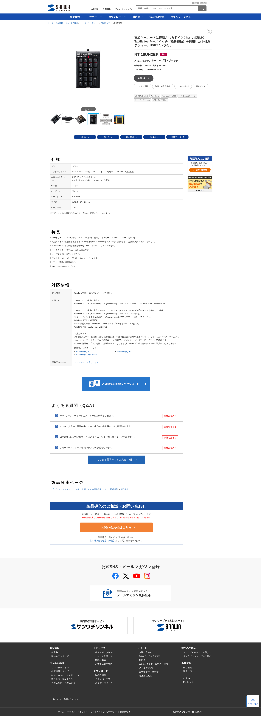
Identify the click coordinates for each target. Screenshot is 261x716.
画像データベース (104, 683)
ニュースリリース (104, 656)
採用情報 (106, 9)
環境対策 (187, 671)
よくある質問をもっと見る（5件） (116, 459)
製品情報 (75, 17)
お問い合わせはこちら (116, 527)
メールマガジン (146, 668)
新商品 (54, 652)
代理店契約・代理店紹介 (63, 683)
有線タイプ (105, 23)
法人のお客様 (57, 663)
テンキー (95, 23)
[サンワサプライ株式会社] (59, 7)
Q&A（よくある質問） (150, 656)
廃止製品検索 (145, 675)
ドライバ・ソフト (104, 679)
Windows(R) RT (124, 351)
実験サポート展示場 (149, 672)
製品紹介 (124, 489)
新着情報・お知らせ (105, 652)
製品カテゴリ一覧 (60, 656)
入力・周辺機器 (71, 23)
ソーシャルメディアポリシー (104, 712)
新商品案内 (100, 660)
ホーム (61, 712)
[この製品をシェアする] (209, 31)
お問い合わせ (145, 652)
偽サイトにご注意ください (64, 699)
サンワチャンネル (181, 17)
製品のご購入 (188, 648)
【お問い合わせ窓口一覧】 (102, 540)
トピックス (99, 648)
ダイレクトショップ (123, 9)
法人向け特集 (157, 17)
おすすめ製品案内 (104, 664)
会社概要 (187, 667)
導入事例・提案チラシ (62, 679)
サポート (94, 17)
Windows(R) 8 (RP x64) (86, 354)
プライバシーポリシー (77, 712)
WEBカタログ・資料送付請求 (153, 664)
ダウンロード (116, 17)
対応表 (136, 17)
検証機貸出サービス (61, 671)
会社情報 (94, 9)
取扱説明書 (100, 675)
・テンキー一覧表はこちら (86, 362)
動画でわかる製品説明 (91, 489)
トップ (50, 23)
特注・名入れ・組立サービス (65, 675)
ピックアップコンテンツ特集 (67, 489)
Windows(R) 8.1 (83, 351)
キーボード (84, 23)
